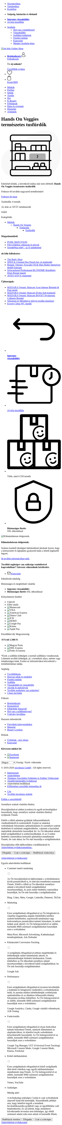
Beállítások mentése (11, 1119)
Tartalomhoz (13, 6)
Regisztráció (13, 706)
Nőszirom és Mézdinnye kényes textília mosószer (30, 301)
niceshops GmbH (23, 767)
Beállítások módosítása (43, 853)
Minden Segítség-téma (23, 43)
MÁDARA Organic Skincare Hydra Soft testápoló (31, 293)
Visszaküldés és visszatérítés (20, 685)
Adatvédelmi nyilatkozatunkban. (16, 847)
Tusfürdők (30, 230)
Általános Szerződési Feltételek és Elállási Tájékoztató (33, 778)
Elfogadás (6, 853)
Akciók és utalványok (17, 687)
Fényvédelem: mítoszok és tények (23, 245)
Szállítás (11, 682)
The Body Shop (14, 259)
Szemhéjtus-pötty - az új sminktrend (24, 247)
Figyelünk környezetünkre (19, 724)
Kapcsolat (18, 40)
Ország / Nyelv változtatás (28, 762)
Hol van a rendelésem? (24, 30)
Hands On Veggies (22, 225)
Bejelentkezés (13, 703)
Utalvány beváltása (16, 714)
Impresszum (13, 773)
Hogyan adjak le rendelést (19, 677)
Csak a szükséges (22, 853)
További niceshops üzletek (19, 794)
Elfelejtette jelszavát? (17, 708)
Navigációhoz (13, 3)
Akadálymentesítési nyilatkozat (22, 781)
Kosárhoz (11, 9)
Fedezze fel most (9, 196)
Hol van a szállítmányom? (19, 711)
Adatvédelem (13, 775)
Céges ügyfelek (14, 693)
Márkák (11, 222)
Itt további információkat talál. (15, 558)
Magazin (11, 727)
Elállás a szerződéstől (11, 799)
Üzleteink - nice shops (17, 740)
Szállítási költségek (22, 35)
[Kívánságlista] (9, 74)
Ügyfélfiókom (14, 674)
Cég (9, 791)
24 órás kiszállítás (15, 22)
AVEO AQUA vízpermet (19, 275)
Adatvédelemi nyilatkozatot (14, 858)
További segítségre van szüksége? (23, 690)
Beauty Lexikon (15, 729)
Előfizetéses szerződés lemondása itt (24, 786)
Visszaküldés (19, 32)
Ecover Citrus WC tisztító (19, 303)
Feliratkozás (13, 59)
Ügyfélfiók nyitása (16, 69)
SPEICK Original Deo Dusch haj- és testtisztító (29, 262)
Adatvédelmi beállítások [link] (18, 783)
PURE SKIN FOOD (17, 242)
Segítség (11, 27)
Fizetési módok (20, 38)
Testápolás (24, 227)
